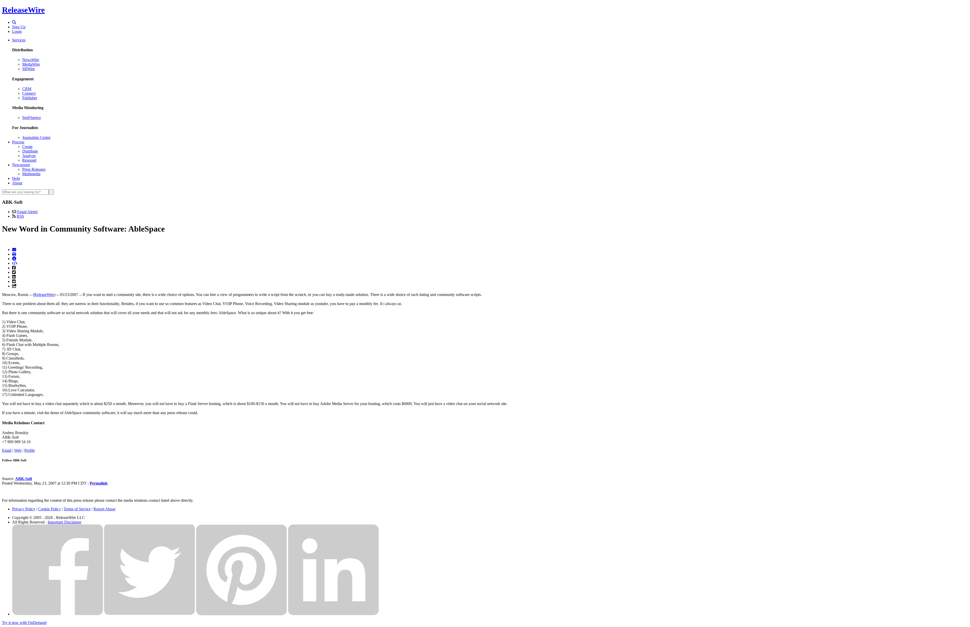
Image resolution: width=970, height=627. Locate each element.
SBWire (28, 69)
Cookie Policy (49, 509)
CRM (26, 89)
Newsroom (21, 165)
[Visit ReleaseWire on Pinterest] (241, 614)
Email (6, 450)
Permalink (99, 483)
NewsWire (30, 60)
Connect (29, 93)
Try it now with (24, 622)
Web (17, 450)
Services (19, 40)
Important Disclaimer (64, 522)
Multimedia (31, 174)
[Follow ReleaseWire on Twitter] (149, 614)
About (17, 183)
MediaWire (31, 64)
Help (16, 178)
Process (18, 142)
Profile (29, 450)
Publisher (29, 98)
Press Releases (33, 169)
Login (17, 31)
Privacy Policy (23, 509)
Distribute (30, 151)
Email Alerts (27, 212)
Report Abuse (104, 509)
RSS (20, 216)
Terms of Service (77, 509)
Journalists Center (36, 137)
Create (27, 146)
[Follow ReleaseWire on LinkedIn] (333, 614)
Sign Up (19, 27)
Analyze (29, 156)
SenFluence (31, 117)
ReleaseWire (23, 9)
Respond (29, 160)
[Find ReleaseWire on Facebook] (57, 614)
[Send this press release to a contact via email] (14, 249)
